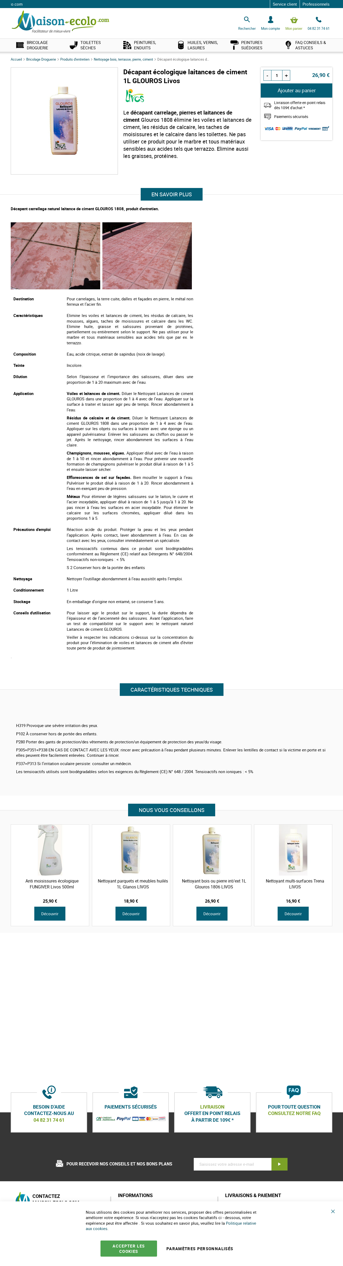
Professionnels (316, 4)
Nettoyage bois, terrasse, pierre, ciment (124, 59)
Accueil (17, 59)
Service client (285, 4)
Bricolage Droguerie (41, 59)
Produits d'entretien (75, 59)
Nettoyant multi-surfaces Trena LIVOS (295, 884)
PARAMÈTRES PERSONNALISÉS (199, 1248)
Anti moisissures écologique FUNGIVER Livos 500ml (52, 884)
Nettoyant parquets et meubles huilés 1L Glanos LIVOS (133, 884)
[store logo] (60, 21)
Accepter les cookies (129, 1248)
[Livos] (135, 101)
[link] (37, 45)
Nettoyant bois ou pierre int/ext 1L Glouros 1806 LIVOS (214, 884)
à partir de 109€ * (212, 1120)
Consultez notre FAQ (294, 1113)
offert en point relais (212, 1113)
